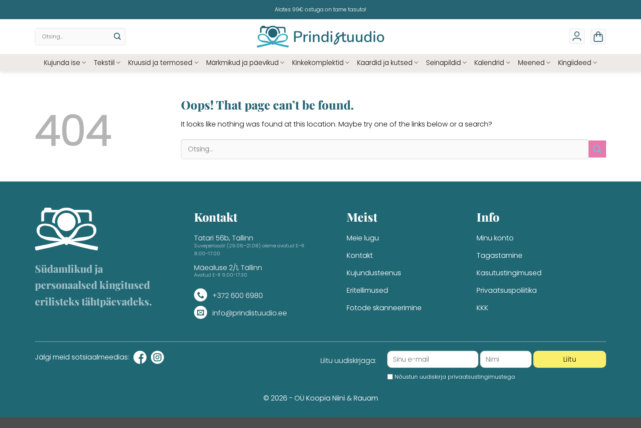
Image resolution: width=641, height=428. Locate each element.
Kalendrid (489, 62)
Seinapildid (443, 62)
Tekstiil (104, 62)
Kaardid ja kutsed (385, 62)
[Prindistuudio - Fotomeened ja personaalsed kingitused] (321, 37)
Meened (531, 62)
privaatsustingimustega (481, 376)
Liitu (569, 359)
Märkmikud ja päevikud (242, 62)
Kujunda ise (62, 62)
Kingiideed (574, 62)
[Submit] (117, 36)
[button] (598, 37)
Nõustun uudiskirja (455, 376)
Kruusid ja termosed (160, 62)
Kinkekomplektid (318, 62)
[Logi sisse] (577, 36)
